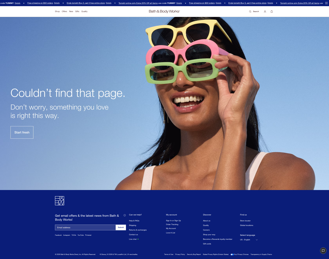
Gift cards (207, 244)
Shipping (132, 225)
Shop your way (209, 234)
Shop (57, 11)
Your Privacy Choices (241, 254)
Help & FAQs (134, 221)
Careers (206, 230)
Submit (121, 227)
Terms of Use (168, 254)
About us (206, 221)
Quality (84, 11)
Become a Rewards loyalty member (217, 239)
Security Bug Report (194, 254)
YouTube (81, 235)
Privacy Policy (180, 254)
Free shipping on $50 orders (30, 3)
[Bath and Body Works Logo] (164, 11)
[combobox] (249, 239)
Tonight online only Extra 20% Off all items (128, 3)
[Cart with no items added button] (271, 11)
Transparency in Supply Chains (261, 254)
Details (7, 3)
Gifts (77, 11)
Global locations (246, 225)
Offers (64, 11)
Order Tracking (172, 224)
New (71, 11)
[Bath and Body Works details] (124, 215)
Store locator (245, 221)
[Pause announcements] (326, 3)
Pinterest (88, 235)
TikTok (74, 235)
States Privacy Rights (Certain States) (216, 254)
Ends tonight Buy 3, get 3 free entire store (76, 3)
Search (256, 11)
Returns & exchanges (138, 230)
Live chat (132, 239)
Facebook (58, 235)
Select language (247, 235)
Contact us (133, 234)
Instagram (66, 235)
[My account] (265, 11)
